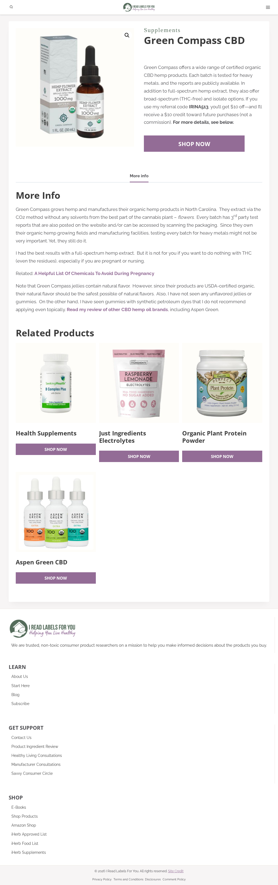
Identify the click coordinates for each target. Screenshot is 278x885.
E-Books (18, 807)
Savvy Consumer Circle (32, 773)
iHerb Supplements (28, 852)
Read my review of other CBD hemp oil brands (117, 309)
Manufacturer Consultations (36, 764)
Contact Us (21, 737)
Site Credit (176, 871)
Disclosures (153, 879)
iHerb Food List (24, 843)
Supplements (162, 30)
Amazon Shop (23, 825)
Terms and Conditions (128, 879)
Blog (15, 695)
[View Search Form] (11, 7)
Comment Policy (174, 879)
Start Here (20, 686)
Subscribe (20, 703)
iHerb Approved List (29, 834)
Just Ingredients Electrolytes (122, 436)
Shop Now (194, 144)
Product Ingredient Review (34, 746)
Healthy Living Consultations (36, 755)
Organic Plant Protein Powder (214, 436)
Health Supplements (46, 433)
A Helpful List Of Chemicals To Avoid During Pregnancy (94, 273)
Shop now (56, 449)
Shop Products (24, 816)
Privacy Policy (102, 879)
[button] (127, 35)
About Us (19, 676)
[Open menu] (268, 7)
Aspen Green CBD (41, 562)
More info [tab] (139, 175)
